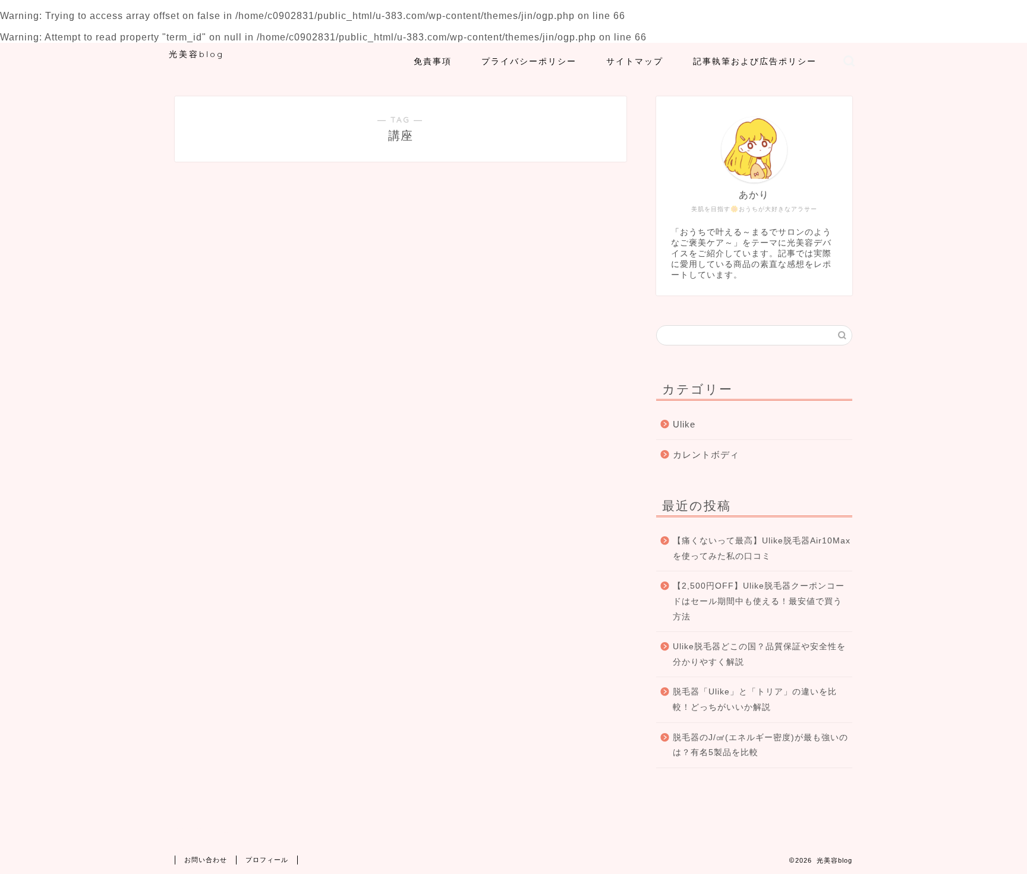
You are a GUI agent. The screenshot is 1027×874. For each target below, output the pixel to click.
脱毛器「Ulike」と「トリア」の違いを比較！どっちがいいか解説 (755, 699)
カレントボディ (706, 454)
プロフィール (266, 859)
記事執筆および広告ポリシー (755, 61)
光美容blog (196, 54)
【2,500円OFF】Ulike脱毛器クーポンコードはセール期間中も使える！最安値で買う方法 (759, 601)
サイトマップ (634, 61)
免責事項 (433, 61)
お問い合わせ (205, 859)
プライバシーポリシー (528, 61)
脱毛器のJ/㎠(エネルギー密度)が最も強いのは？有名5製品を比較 (760, 745)
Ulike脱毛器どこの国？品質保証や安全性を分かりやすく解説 (759, 654)
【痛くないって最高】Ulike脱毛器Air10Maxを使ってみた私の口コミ (761, 548)
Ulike (684, 424)
